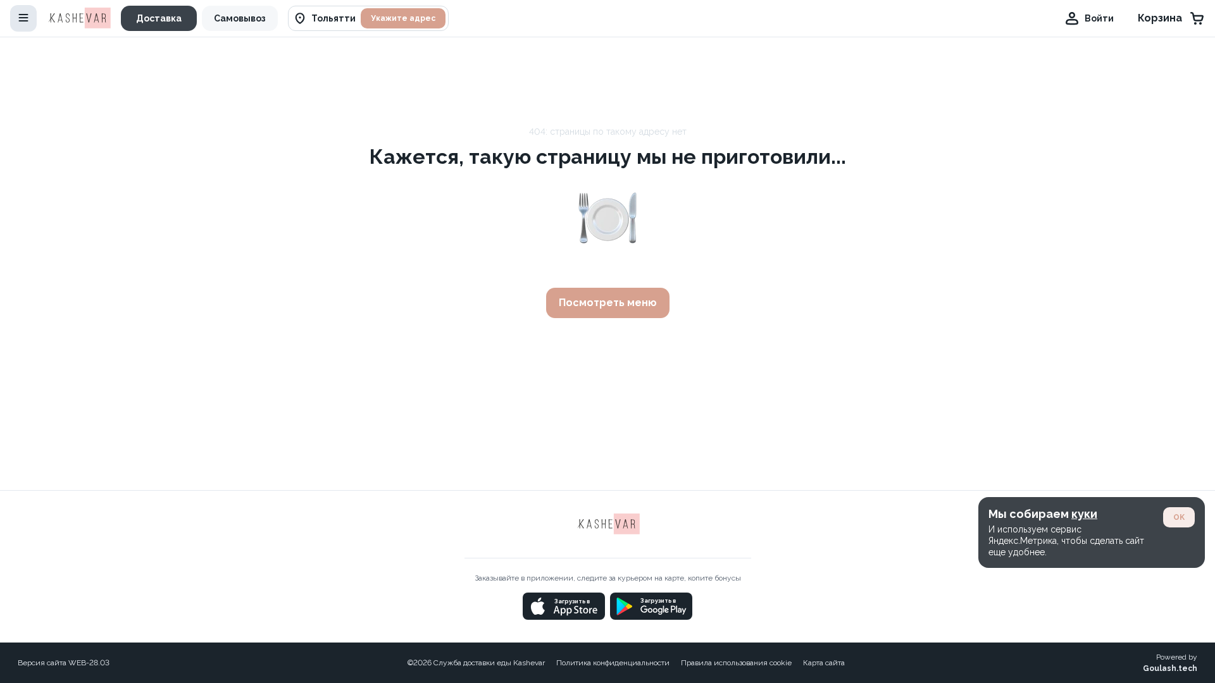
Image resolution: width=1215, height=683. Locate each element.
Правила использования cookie (736, 662)
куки (1084, 513)
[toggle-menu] (23, 18)
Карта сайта (824, 662)
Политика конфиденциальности (613, 662)
